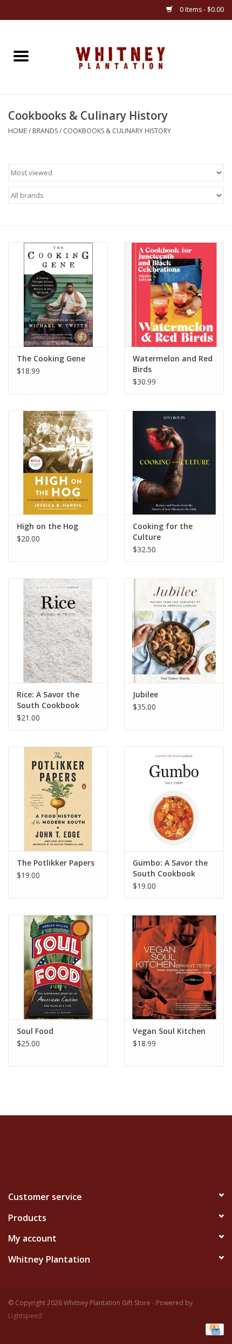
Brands (45, 130)
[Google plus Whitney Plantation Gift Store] (125, 1148)
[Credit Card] (213, 1329)
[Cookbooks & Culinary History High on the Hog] (58, 462)
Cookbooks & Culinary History (117, 130)
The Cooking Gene (51, 358)
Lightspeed (25, 1315)
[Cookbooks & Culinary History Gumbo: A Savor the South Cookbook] (174, 798)
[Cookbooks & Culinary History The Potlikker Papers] (58, 798)
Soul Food (35, 1031)
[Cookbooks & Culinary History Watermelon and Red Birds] (174, 294)
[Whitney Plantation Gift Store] (137, 56)
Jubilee (145, 694)
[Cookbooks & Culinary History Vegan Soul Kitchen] (174, 967)
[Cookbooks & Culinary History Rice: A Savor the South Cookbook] (58, 630)
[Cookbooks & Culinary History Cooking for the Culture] (174, 462)
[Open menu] (21, 55)
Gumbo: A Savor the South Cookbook (170, 868)
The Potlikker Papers (55, 863)
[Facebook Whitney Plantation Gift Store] (86, 1148)
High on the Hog (47, 526)
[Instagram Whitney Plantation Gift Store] (145, 1148)
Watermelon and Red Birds (173, 363)
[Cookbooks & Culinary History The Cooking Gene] (58, 294)
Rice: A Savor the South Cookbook (48, 699)
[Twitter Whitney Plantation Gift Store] (106, 1148)
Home (17, 130)
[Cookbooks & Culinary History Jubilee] (174, 630)
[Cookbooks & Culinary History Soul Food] (58, 967)
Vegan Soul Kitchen (169, 1031)
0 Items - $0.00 (201, 9)
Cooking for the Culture (163, 531)
